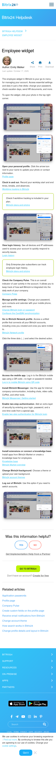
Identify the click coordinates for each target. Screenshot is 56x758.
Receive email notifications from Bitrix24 (23, 615)
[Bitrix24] (10, 4)
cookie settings (9, 745)
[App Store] (17, 704)
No (35, 544)
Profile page (8, 600)
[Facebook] (11, 716)
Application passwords (14, 595)
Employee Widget (12, 35)
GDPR (31, 732)
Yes (21, 544)
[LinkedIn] (35, 716)
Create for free (41, 575)
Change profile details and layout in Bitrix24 (25, 630)
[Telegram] (17, 716)
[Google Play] (37, 704)
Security (38, 732)
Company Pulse (10, 605)
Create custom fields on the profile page (23, 610)
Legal (9, 732)
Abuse (46, 732)
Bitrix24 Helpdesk (12, 31)
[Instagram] (29, 716)
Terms (16, 732)
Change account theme (14, 620)
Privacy (23, 732)
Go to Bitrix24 (28, 568)
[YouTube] (23, 716)
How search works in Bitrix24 (17, 625)
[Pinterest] (41, 716)
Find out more (10, 739)
